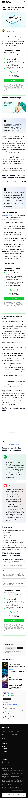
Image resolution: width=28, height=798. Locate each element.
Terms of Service (14, 734)
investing (11, 349)
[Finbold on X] (5, 762)
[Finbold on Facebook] (3, 762)
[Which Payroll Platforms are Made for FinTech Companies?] (5, 678)
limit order (18, 371)
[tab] (4, 794)
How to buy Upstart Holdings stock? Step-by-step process (14, 707)
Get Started (14, 80)
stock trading (20, 203)
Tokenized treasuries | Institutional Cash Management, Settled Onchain (17, 666)
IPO (23, 163)
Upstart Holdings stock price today (14, 710)
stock (15, 181)
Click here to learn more (10, 781)
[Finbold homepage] (14, 727)
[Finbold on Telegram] (8, 762)
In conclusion (8, 714)
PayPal (16, 342)
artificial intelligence (15, 125)
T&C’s (19, 651)
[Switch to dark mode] (25, 2)
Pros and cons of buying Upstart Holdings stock (13, 712)
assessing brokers (9, 215)
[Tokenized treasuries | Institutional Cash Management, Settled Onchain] (5, 665)
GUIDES (7, 31)
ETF (19, 256)
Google (23, 159)
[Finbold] (6, 2)
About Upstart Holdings (11, 704)
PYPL (20, 342)
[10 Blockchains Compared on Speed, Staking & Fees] (5, 672)
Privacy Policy (7, 652)
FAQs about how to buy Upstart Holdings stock (13, 717)
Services (4, 743)
